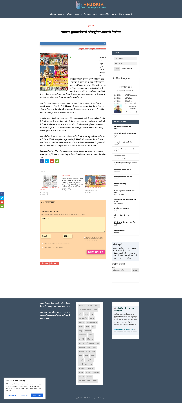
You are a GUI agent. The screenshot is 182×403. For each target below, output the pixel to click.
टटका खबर (88, 331)
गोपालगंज (81, 322)
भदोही (86, 356)
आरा (95, 310)
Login (117, 69)
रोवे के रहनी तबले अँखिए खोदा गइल (123, 177)
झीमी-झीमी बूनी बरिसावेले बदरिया (122, 126)
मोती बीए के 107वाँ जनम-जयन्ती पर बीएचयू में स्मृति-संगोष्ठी (125, 223)
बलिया (88, 352)
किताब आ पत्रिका (118, 251)
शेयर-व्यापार (87, 14)
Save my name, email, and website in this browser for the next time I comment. (93, 239)
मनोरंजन (115, 210)
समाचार (95, 14)
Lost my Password (127, 69)
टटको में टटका (82, 335)
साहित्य (69, 14)
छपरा (93, 327)
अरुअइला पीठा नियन (119, 156)
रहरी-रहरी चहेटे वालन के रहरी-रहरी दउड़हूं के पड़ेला (125, 134)
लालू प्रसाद (81, 377)
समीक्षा (129, 258)
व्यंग (124, 258)
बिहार (93, 352)
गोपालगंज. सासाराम (92, 322)
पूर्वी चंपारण (82, 347)
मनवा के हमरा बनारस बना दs (121, 208)
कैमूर (92, 314)
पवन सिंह (81, 343)
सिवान (94, 381)
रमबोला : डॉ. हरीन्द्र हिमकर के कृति (123, 142)
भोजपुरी (81, 360)
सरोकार (60, 14)
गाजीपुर (92, 318)
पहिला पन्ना (53, 14)
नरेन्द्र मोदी (81, 339)
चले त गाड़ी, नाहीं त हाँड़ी (120, 184)
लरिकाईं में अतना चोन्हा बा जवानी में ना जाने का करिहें (125, 200)
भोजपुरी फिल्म (89, 360)
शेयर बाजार (82, 381)
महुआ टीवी (91, 368)
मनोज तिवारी (82, 368)
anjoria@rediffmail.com (59, 306)
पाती (97, 343)
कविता (115, 144)
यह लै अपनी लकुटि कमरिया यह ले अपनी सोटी (125, 163)
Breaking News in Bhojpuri (88, 306)
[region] (25, 388)
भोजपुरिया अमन (83, 49)
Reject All (24, 395)
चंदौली (87, 327)
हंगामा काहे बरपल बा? (119, 231)
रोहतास (88, 372)
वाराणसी (89, 377)
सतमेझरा (77, 14)
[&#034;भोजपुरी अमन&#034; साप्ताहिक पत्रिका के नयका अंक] (50, 181)
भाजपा (92, 356)
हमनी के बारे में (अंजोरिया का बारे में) (121, 14)
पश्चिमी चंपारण (90, 343)
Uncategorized (118, 158)
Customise (12, 395)
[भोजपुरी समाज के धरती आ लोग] (95, 181)
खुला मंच (133, 256)
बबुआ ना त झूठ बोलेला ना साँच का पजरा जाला (124, 191)
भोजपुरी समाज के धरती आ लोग (93, 188)
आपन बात (133, 253)
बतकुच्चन (81, 352)
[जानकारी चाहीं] (73, 183)
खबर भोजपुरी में (83, 318)
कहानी (115, 194)
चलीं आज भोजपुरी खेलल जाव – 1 (123, 215)
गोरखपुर (81, 327)
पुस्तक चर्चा (91, 26)
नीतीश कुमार (90, 339)
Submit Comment (95, 252)
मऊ (91, 364)
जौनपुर (80, 331)
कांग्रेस (86, 314)
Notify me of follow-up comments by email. (57, 244)
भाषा (118, 203)
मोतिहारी (81, 372)
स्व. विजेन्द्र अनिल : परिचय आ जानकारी (124, 149)
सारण (88, 381)
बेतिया (80, 356)
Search (114, 267)
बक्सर (89, 347)
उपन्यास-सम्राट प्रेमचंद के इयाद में (122, 170)
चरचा (115, 203)
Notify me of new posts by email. (54, 248)
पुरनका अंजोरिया (104, 14)
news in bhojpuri (85, 310)
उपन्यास (115, 256)
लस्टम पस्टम (96, 372)
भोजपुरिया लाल (117, 151)
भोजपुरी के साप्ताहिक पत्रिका (97, 49)
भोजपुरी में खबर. (83, 364)
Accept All (37, 395)
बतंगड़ (94, 347)
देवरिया (90, 335)
